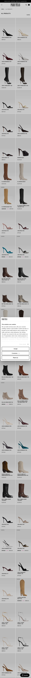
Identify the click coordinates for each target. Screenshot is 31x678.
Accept (15, 348)
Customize (14, 353)
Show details (22, 344)
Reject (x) (15, 357)
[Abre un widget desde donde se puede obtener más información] (24, 675)
